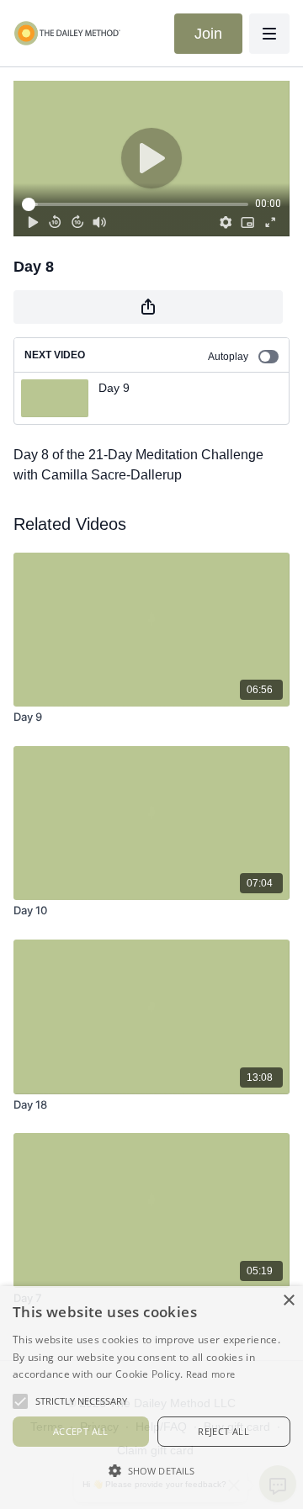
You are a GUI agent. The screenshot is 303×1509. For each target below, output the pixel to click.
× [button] (288, 1301)
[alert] (151, 1397)
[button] (151, 1470)
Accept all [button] (81, 1431)
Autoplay (228, 357)
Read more (211, 1374)
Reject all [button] (223, 1431)
